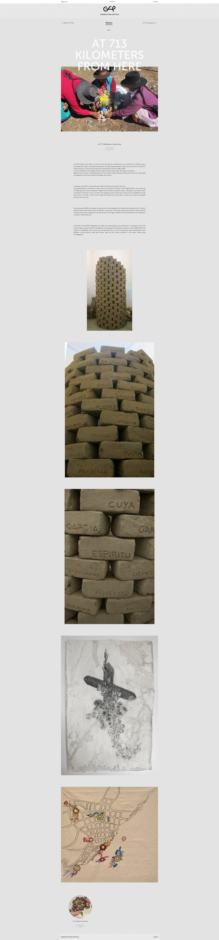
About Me (68, 23)
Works (109, 23)
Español (112, 1)
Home (109, 30)
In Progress (149, 23)
